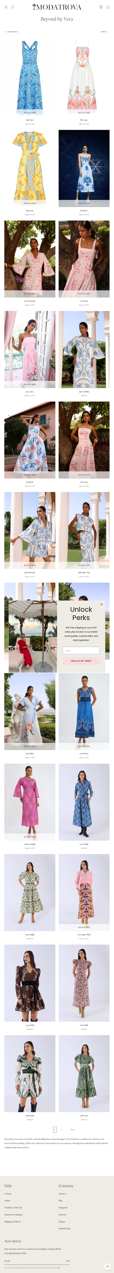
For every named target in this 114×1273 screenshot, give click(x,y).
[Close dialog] (101, 604)
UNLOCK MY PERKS (81, 660)
